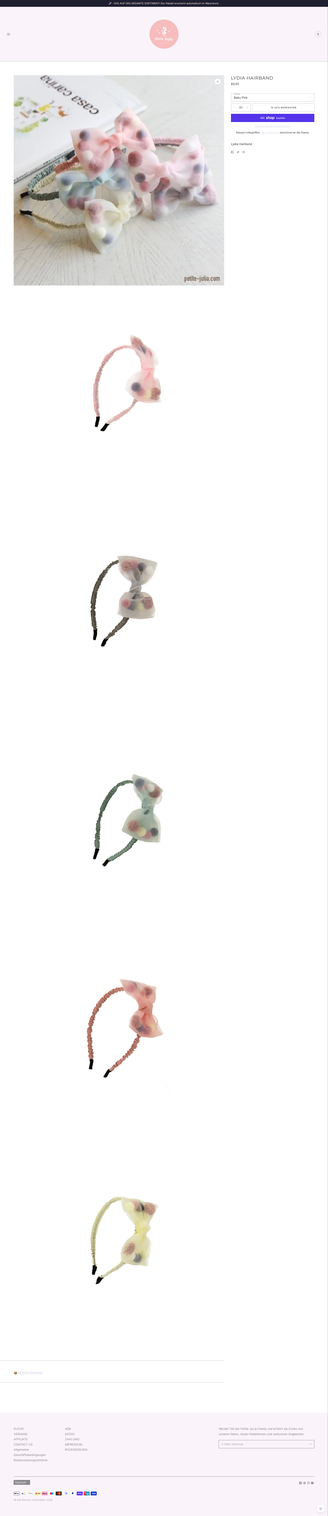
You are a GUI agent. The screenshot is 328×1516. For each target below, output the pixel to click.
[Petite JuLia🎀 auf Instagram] (308, 1483)
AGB (68, 1429)
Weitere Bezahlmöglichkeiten (272, 126)
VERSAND (21, 1434)
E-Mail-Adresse (231, 1440)
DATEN (69, 1434)
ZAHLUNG (72, 1439)
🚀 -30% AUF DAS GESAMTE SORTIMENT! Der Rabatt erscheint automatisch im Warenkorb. (164, 3)
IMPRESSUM (73, 1444)
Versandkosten (270, 132)
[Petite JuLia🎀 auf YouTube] (312, 1483)
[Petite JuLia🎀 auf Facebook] (300, 1483)
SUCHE (19, 1429)
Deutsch (20, 1482)
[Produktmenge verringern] (247, 108)
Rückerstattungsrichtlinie (30, 1460)
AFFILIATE (21, 1439)
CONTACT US (23, 1444)
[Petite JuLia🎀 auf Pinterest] (304, 1483)
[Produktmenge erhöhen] (234, 108)
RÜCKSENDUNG (76, 1449)
